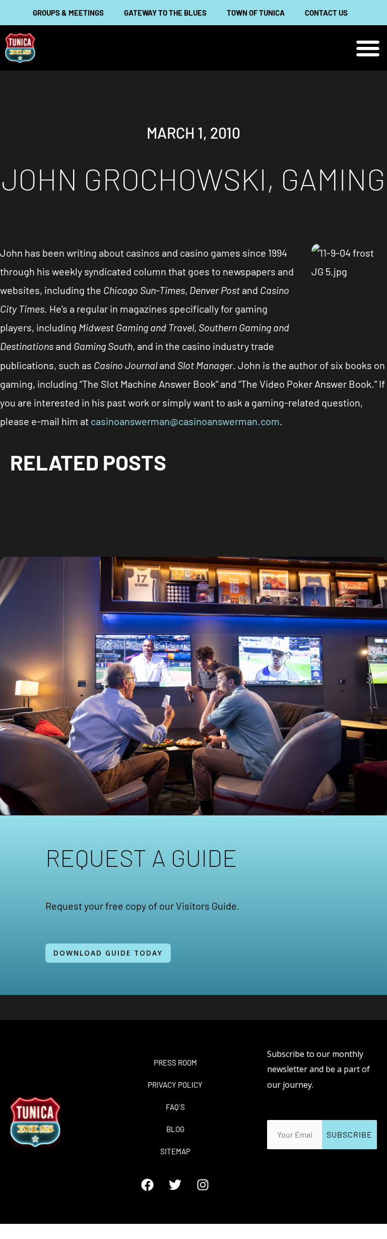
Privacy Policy (175, 1084)
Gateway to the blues (165, 12)
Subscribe (349, 1134)
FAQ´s (175, 1106)
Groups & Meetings (68, 12)
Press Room (175, 1062)
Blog (175, 1129)
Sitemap (175, 1151)
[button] (368, 48)
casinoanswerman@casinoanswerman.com (185, 421)
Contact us (326, 12)
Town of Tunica (256, 12)
